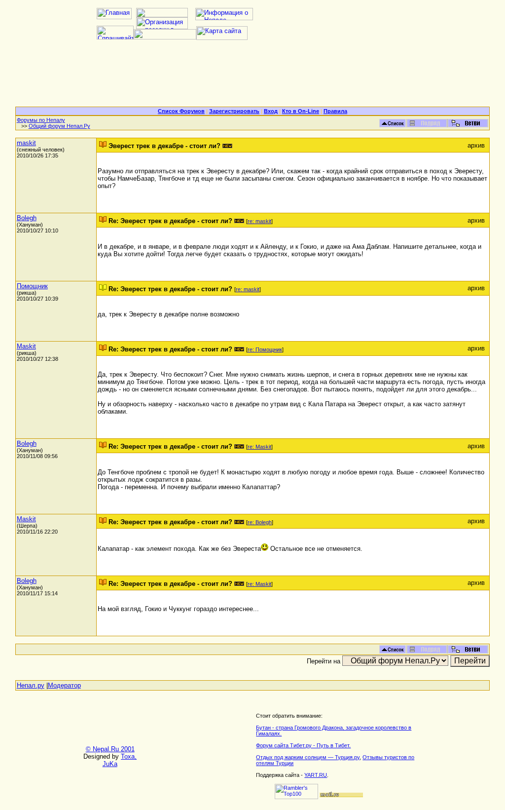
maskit (26, 143)
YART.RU (315, 775)
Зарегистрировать (234, 111)
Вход (271, 111)
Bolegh (26, 218)
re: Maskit (259, 447)
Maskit (26, 346)
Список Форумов (181, 111)
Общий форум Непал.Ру (59, 126)
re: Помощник (265, 349)
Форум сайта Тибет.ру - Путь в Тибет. (303, 745)
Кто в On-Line (300, 111)
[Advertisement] (252, 77)
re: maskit (259, 221)
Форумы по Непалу (41, 120)
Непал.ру (30, 685)
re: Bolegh (260, 522)
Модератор (64, 685)
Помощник (32, 286)
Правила (335, 111)
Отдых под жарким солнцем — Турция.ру (308, 757)
